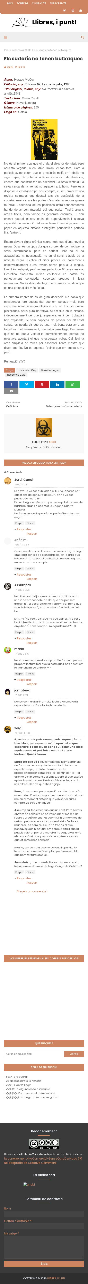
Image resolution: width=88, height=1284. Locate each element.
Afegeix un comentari (31, 891)
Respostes (24, 529)
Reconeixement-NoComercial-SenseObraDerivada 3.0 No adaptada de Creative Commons (43, 1160)
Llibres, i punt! (56, 1278)
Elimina (30, 523)
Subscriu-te (58, 3)
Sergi (10, 67)
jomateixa (22, 690)
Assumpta (22, 585)
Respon (19, 523)
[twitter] (64, 10)
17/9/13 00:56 (22, 590)
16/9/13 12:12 (21, 484)
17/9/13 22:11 (21, 695)
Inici (10, 3)
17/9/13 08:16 (22, 653)
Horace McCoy (27, 370)
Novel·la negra (50, 370)
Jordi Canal (23, 480)
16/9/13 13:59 (22, 544)
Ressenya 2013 (21, 50)
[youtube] (80, 10)
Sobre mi (22, 3)
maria (19, 649)
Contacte (39, 3)
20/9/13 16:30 (22, 733)
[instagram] (73, 10)
